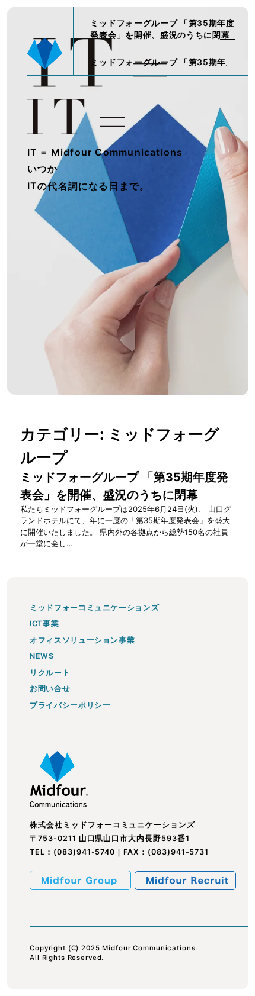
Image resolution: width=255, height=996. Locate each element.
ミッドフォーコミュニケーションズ (94, 608)
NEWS (42, 656)
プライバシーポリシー (70, 706)
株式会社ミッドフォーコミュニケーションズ (112, 824)
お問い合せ (50, 689)
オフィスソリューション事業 (82, 640)
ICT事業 (44, 624)
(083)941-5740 (84, 851)
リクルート (50, 673)
